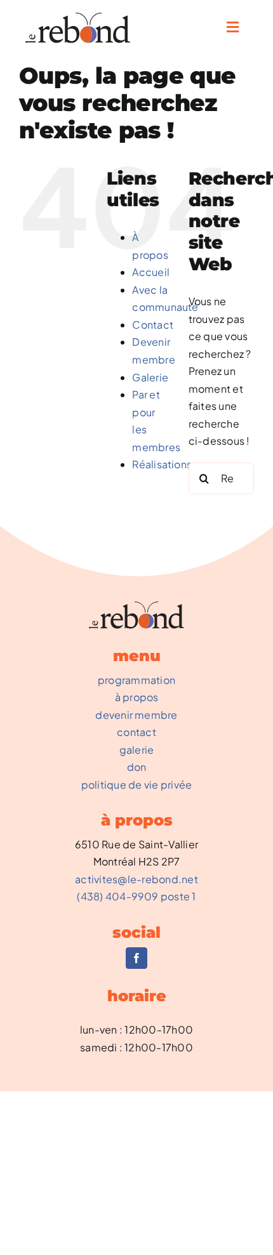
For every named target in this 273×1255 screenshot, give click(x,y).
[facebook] (136, 958)
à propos (137, 697)
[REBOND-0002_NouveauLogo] (77, 17)
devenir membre (136, 714)
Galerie (150, 377)
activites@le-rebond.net (136, 879)
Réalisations (162, 464)
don (137, 766)
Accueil (151, 272)
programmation (136, 680)
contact (136, 732)
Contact (152, 324)
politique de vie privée (136, 784)
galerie (136, 749)
